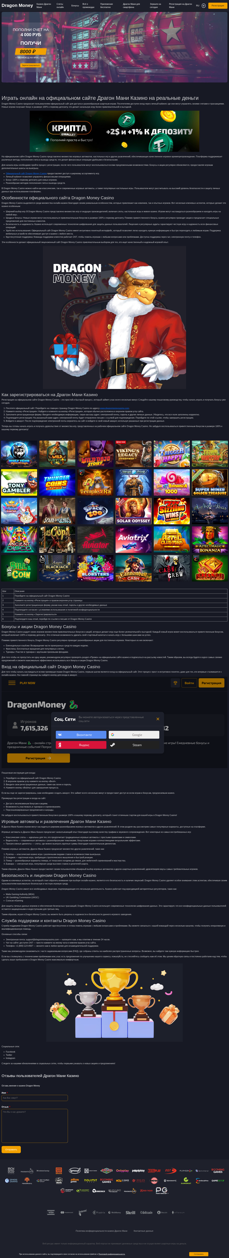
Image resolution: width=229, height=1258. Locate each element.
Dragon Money (17, 5)
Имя (4, 1093)
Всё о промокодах (88, 5)
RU (197, 6)
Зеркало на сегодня (155, 5)
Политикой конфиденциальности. (111, 1254)
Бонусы (75, 6)
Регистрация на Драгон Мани (180, 5)
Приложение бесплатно (106, 5)
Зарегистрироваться (31, 65)
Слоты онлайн (60, 5)
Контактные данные (143, 1231)
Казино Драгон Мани (44, 5)
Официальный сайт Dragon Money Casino (26, 173)
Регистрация (218, 6)
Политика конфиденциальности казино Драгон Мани (101, 1231)
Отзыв (5, 1107)
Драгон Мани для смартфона (131, 5)
